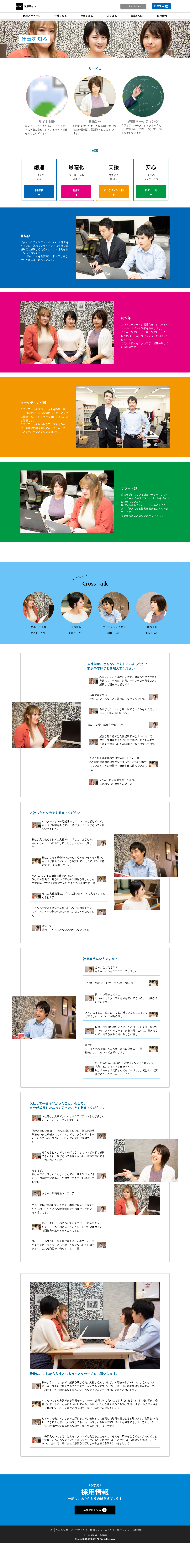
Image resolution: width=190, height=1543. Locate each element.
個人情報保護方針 (90, 1535)
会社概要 (103, 1535)
